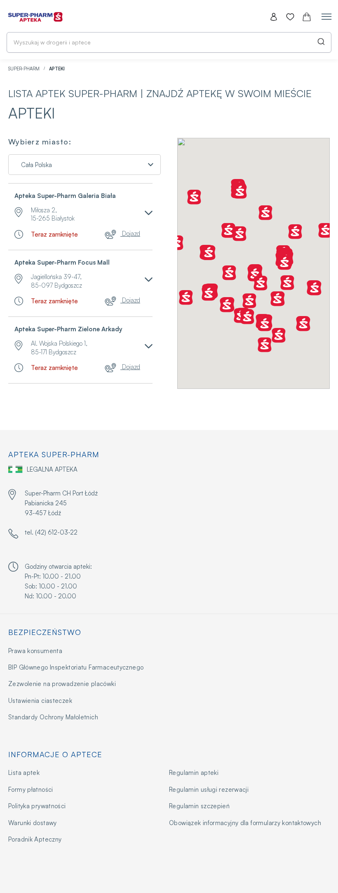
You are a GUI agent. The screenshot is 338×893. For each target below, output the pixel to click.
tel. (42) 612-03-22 (51, 532)
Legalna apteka (52, 469)
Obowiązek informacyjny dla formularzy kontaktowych (245, 823)
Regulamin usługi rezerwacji (209, 789)
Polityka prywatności (37, 806)
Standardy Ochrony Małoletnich (53, 717)
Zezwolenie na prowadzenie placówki (62, 684)
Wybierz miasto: (39, 142)
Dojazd (130, 233)
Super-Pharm (24, 69)
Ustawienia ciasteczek (40, 701)
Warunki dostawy (32, 823)
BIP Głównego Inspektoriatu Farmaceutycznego (75, 667)
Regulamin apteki (193, 773)
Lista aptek (24, 773)
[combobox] (169, 42)
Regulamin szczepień (199, 806)
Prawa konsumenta (35, 651)
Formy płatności (30, 789)
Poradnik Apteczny (34, 839)
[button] (325, 230)
